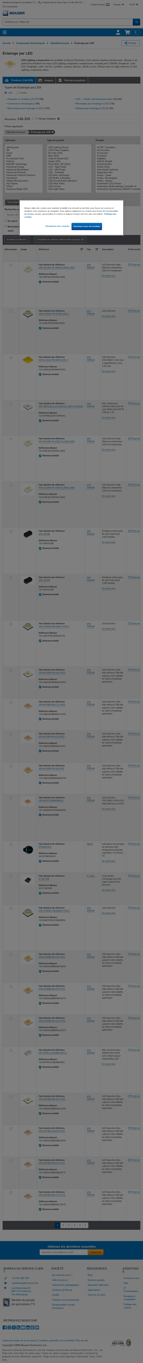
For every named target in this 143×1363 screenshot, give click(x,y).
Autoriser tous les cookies (86, 226)
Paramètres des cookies (58, 226)
